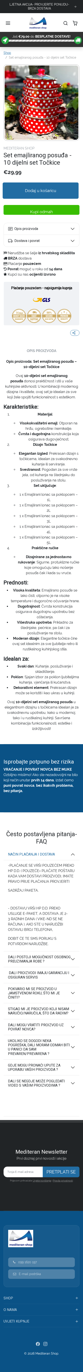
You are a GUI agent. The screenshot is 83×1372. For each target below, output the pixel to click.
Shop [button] (8, 1298)
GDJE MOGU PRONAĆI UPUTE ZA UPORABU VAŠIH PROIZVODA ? (34, 1067)
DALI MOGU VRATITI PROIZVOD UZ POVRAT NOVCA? (36, 1027)
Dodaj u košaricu (41, 190)
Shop (7, 53)
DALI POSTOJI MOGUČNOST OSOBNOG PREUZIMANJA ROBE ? (39, 959)
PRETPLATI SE (61, 1172)
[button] (8, 23)
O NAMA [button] (10, 1310)
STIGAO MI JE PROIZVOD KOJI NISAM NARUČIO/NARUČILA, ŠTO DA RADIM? (38, 1011)
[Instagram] (45, 1343)
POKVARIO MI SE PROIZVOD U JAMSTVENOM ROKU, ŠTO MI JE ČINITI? (34, 993)
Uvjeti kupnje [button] (16, 1321)
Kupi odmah (42, 211)
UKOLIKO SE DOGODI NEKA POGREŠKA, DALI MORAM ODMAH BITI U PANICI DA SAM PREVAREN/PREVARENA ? (39, 1047)
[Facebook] (38, 1343)
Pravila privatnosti (63, 1180)
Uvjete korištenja (42, 1180)
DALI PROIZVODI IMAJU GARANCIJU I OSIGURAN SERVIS (38, 975)
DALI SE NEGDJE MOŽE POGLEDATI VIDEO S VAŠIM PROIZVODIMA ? (36, 1083)
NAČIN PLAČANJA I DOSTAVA (32, 854)
